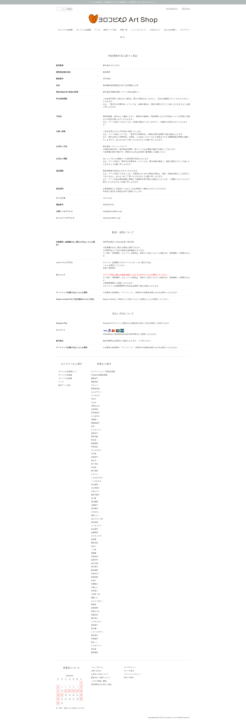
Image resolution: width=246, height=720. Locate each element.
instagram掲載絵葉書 (99, 375)
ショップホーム (97, 667)
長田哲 (93, 604)
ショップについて (138, 30)
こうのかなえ (96, 481)
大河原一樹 (95, 594)
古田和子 (94, 457)
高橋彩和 (94, 382)
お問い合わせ (96, 671)
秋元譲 (93, 649)
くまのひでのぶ (97, 478)
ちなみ (93, 402)
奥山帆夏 (94, 502)
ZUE (93, 426)
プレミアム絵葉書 (83, 30)
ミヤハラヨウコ (97, 632)
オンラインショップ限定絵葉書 (103, 371)
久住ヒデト (95, 491)
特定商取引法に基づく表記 (101, 684)
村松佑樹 (94, 522)
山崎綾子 (94, 505)
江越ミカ (94, 587)
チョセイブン (96, 430)
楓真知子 (94, 378)
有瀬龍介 (94, 584)
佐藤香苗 (94, 532)
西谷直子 (94, 625)
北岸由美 (94, 409)
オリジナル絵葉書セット (67, 371)
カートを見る (129, 671)
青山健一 (94, 628)
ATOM (131, 678)
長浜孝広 (94, 635)
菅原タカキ (95, 611)
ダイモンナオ (96, 536)
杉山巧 (93, 460)
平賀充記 (94, 447)
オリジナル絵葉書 (65, 30)
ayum (93, 546)
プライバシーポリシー (132, 674)
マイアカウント (172, 9)
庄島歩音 (94, 556)
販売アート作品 (109, 30)
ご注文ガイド (154, 30)
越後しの (94, 598)
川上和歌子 (95, 488)
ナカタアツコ (96, 646)
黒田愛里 (94, 652)
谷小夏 (93, 498)
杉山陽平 (94, 529)
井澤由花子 (95, 413)
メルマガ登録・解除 (98, 681)
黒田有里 (94, 543)
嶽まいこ (94, 642)
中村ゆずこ (95, 574)
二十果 (93, 550)
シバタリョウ (96, 526)
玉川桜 (93, 454)
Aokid (93, 580)
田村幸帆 (94, 436)
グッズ (97, 30)
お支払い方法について (99, 674)
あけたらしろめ (97, 519)
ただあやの (95, 416)
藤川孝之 (94, 618)
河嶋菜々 (94, 419)
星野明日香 (95, 389)
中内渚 (93, 467)
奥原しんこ (95, 515)
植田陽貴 (94, 443)
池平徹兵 (94, 508)
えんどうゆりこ (97, 601)
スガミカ (94, 474)
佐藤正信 (94, 615)
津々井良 (94, 464)
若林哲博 (94, 608)
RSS (125, 678)
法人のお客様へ (170, 30)
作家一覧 (123, 30)
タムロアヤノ (96, 392)
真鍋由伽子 (95, 423)
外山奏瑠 (94, 484)
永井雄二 (94, 591)
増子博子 (94, 567)
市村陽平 (94, 639)
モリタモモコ (96, 450)
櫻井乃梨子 (95, 495)
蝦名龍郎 (94, 570)
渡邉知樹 (94, 577)
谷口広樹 (94, 563)
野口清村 (94, 471)
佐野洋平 (94, 560)
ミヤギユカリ (96, 622)
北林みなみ (95, 406)
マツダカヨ (95, 395)
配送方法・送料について (100, 678)
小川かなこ (95, 512)
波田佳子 (94, 433)
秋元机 (93, 440)
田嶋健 (93, 553)
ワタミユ (94, 385)
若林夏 (93, 539)
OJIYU (93, 399)
